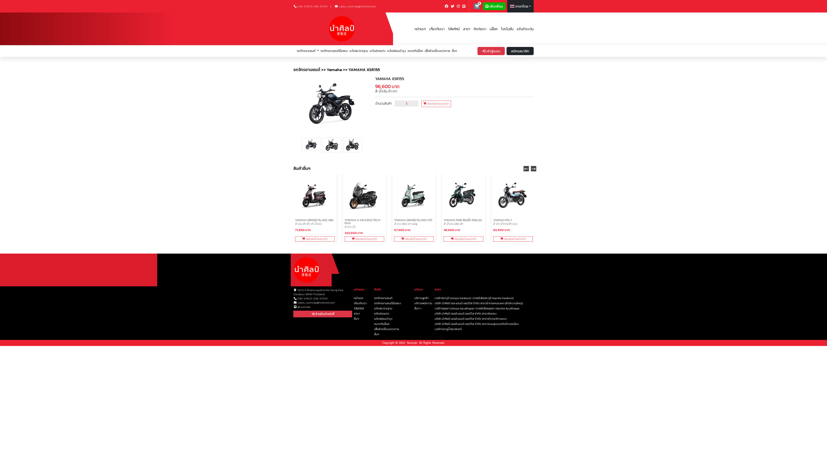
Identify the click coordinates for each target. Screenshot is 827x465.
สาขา (466, 28)
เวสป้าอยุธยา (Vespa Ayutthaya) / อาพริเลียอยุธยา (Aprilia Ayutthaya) (477, 308)
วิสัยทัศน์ (454, 28)
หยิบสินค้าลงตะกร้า (437, 104)
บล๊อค (493, 28)
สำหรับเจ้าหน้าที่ (324, 314)
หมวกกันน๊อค (415, 51)
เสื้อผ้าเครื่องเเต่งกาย (437, 51)
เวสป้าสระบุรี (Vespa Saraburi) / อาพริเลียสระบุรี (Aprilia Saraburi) (474, 298)
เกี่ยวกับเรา (437, 28)
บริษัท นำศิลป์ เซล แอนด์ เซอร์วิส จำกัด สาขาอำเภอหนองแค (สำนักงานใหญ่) (479, 303)
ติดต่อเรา (480, 28)
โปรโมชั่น (507, 28)
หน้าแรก (420, 28)
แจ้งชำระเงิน (525, 28)
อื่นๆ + (418, 308)
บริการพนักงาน (423, 303)
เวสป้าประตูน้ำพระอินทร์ (448, 329)
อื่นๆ (454, 51)
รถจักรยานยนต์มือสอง (334, 51)
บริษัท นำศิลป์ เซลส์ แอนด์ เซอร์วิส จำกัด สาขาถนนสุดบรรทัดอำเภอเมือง (477, 324)
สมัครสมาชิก (520, 51)
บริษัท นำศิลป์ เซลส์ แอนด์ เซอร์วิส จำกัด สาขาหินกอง (466, 314)
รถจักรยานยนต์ (383, 298)
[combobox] (520, 6)
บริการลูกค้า (421, 298)
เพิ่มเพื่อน (495, 6)
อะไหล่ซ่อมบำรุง (396, 51)
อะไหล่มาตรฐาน (359, 51)
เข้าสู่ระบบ (492, 51)
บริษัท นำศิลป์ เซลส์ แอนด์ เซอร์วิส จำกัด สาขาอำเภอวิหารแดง (471, 319)
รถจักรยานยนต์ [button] (306, 51)
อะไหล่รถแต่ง (378, 51)
